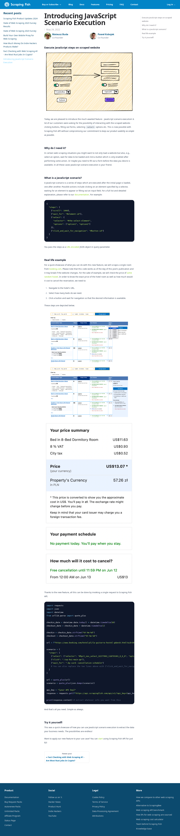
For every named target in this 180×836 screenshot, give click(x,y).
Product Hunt (54, 806)
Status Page (10, 820)
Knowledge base (144, 828)
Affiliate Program (12, 815)
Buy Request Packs (13, 802)
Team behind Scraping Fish (149, 824)
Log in (171, 4)
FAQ (122, 4)
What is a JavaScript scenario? (63, 177)
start (100, 738)
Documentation (11, 797)
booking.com (55, 269)
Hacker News (54, 802)
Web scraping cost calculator (149, 819)
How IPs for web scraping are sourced (154, 814)
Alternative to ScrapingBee (148, 805)
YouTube (52, 815)
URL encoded (73, 247)
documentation (82, 194)
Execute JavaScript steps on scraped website (72, 47)
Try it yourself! (53, 722)
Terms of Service (100, 802)
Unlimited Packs (12, 811)
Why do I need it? (55, 148)
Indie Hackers (54, 811)
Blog (70, 4)
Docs (82, 4)
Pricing (109, 4)
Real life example (55, 260)
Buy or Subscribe (50, 4)
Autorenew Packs (12, 806)
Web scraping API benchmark (150, 810)
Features (95, 4)
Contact (134, 4)
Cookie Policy (98, 797)
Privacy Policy (98, 806)
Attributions (98, 815)
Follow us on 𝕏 (55, 797)
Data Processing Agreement (105, 811)
